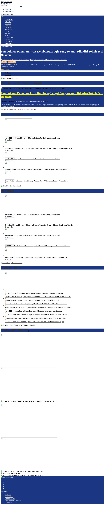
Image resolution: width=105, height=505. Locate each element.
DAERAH (4, 62)
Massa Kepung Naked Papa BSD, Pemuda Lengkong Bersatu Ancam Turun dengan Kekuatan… (38, 307)
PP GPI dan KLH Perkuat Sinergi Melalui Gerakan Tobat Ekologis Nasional (32, 300)
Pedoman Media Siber (13, 501)
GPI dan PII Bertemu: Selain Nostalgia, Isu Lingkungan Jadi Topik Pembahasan (34, 293)
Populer (8, 75)
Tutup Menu (9, 11)
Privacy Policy (10, 499)
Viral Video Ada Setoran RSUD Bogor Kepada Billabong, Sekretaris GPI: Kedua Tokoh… (32, 366)
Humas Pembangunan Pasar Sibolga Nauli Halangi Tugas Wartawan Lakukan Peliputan (32, 469)
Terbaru (8, 73)
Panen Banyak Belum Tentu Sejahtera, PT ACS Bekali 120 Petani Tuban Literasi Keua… (36, 304)
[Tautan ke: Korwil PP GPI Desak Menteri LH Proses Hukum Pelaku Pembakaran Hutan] (18, 136)
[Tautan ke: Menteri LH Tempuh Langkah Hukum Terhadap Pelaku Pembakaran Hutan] (9, 157)
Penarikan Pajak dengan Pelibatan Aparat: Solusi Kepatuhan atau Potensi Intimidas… (36, 318)
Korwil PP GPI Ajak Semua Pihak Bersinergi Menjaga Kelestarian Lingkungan (33, 311)
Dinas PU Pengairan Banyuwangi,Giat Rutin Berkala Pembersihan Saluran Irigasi (34, 322)
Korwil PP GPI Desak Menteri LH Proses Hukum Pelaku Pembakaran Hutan (32, 138)
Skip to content (6, 2)
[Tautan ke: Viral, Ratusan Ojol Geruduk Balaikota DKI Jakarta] (29, 397)
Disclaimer (9, 497)
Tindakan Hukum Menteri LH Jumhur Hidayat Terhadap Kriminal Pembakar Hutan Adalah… (39, 148)
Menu (3, 16)
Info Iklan (8, 503)
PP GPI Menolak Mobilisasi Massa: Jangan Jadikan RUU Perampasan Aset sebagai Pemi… (37, 169)
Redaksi (8, 495)
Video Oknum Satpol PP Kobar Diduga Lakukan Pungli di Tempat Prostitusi (28, 403)
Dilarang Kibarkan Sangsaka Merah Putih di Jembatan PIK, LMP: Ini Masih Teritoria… (32, 436)
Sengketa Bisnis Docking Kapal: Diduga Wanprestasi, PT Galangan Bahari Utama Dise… (36, 181)
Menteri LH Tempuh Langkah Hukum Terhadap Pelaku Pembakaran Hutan (32, 159)
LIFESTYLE (12, 62)
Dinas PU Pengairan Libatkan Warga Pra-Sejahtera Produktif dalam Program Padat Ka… (37, 315)
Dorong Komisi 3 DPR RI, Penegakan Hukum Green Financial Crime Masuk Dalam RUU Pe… (38, 297)
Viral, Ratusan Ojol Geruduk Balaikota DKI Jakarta (19, 399)
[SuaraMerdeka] (7, 15)
